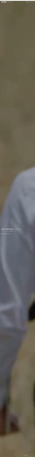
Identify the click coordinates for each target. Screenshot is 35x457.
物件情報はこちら (26, 455)
